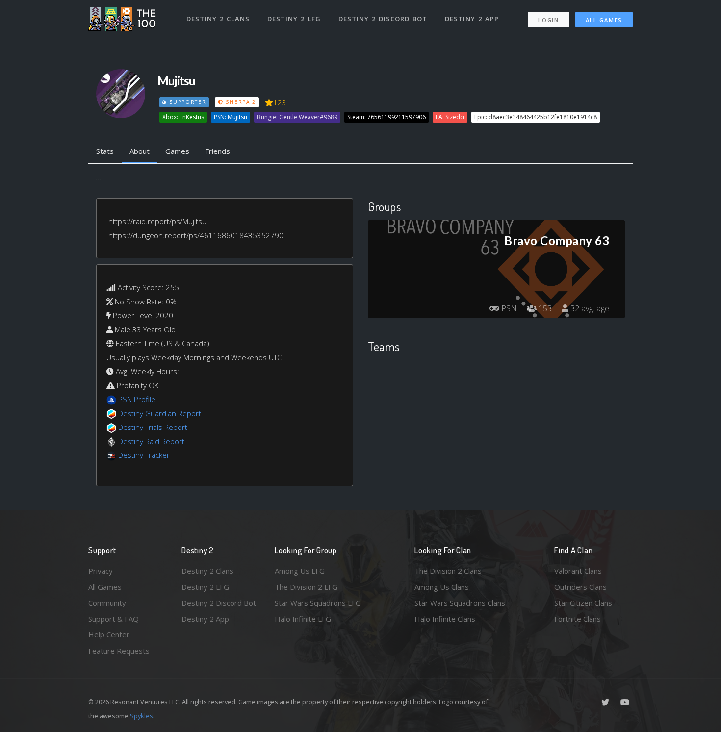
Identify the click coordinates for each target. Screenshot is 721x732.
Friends (217, 151)
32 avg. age (588, 308)
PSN (508, 308)
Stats (105, 151)
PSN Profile (136, 399)
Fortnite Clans (577, 619)
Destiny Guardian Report (159, 413)
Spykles (141, 715)
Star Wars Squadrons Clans (459, 602)
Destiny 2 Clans (218, 18)
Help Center (108, 634)
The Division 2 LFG (306, 587)
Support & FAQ (113, 619)
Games (177, 151)
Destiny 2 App (472, 18)
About (139, 151)
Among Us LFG (300, 571)
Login (548, 20)
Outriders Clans (580, 587)
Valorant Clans (578, 571)
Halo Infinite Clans (444, 619)
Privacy (100, 571)
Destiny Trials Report (152, 427)
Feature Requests (119, 651)
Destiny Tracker (144, 455)
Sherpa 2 (240, 102)
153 (544, 308)
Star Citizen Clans (583, 602)
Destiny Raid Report (151, 441)
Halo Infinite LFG (303, 619)
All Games (604, 20)
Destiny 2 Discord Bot (382, 18)
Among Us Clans (441, 587)
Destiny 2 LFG (294, 18)
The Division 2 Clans (448, 571)
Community (107, 602)
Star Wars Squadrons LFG (318, 602)
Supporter (186, 102)
